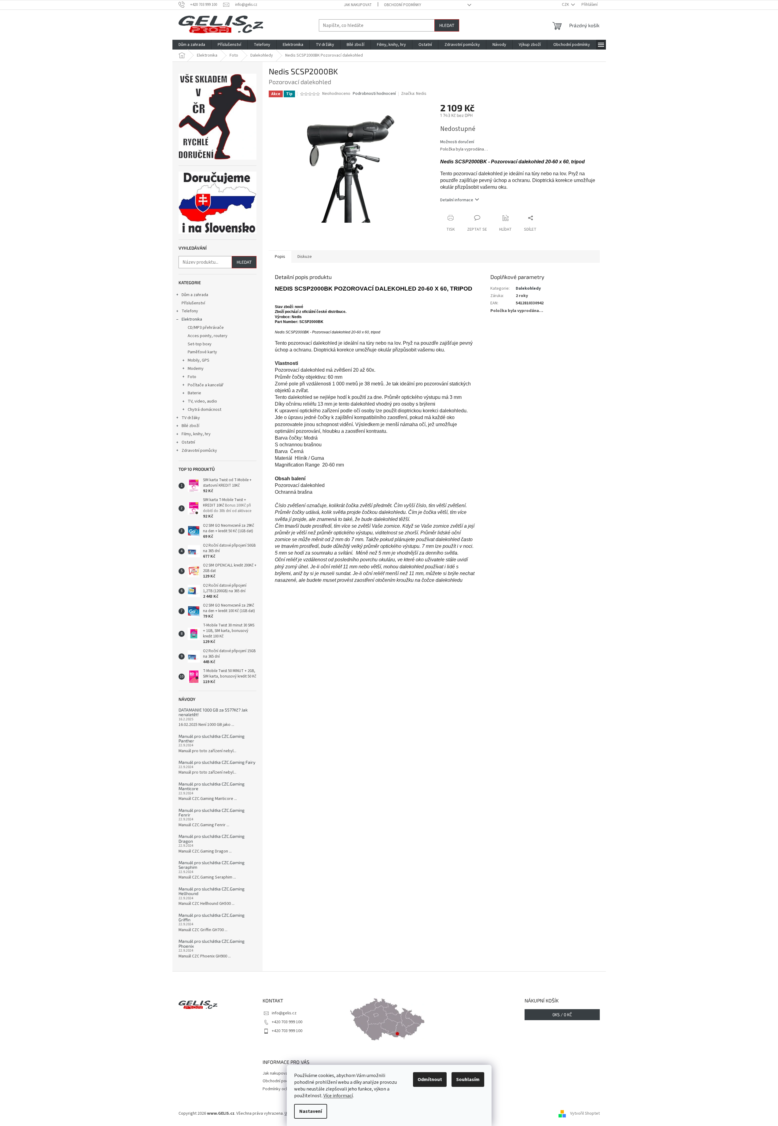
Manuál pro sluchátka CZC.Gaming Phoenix (212, 943)
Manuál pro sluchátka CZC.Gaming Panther (212, 738)
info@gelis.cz (284, 1013)
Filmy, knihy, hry (196, 434)
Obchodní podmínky (402, 5)
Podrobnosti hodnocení (374, 94)
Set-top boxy (200, 344)
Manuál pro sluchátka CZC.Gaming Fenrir (212, 812)
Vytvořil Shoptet (585, 1113)
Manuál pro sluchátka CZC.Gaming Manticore (212, 786)
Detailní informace (456, 200)
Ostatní (188, 442)
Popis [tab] (280, 257)
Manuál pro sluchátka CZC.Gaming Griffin (212, 917)
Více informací (338, 1095)
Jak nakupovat (358, 5)
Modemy (196, 369)
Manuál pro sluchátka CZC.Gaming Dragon (212, 838)
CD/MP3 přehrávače (206, 328)
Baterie (194, 393)
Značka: (413, 94)
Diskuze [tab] (304, 257)
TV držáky (191, 418)
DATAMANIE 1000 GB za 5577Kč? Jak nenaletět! (213, 712)
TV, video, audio (202, 401)
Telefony (190, 311)
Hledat (446, 25)
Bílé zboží (190, 426)
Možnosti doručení (457, 142)
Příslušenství (193, 303)
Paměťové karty (202, 352)
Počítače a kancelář (205, 385)
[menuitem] (191, 45)
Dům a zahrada (195, 295)
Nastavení (310, 1111)
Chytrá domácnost (204, 410)
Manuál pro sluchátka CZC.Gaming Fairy (217, 762)
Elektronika (192, 319)
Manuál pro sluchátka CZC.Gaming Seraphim (212, 865)
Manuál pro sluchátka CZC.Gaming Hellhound (212, 891)
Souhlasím (468, 1079)
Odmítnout (430, 1079)
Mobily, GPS (198, 360)
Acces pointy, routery (207, 336)
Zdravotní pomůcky (199, 451)
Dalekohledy (528, 288)
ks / (562, 1014)
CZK (566, 4)
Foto (192, 377)
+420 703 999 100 (287, 1022)
